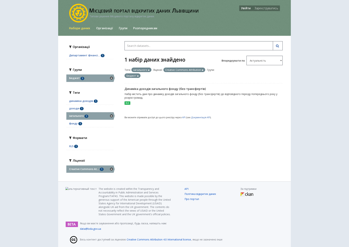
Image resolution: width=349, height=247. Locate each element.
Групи (123, 28)
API (183, 117)
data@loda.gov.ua (90, 228)
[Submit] (278, 45)
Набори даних (79, 28)
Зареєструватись (266, 8)
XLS (127, 103)
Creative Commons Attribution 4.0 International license (159, 239)
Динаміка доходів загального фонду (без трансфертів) (165, 89)
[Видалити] (149, 70)
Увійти (246, 8)
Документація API (200, 117)
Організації (104, 28)
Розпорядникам (145, 28)
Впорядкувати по (234, 60)
